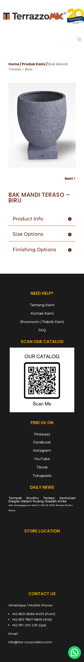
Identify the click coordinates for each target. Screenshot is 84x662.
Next (69, 178)
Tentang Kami (42, 305)
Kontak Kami (42, 313)
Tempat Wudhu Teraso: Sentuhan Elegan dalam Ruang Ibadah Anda (42, 499)
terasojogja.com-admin (26, 505)
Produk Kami (33, 64)
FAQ (42, 330)
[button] (74, 652)
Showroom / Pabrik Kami (42, 322)
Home (13, 64)
